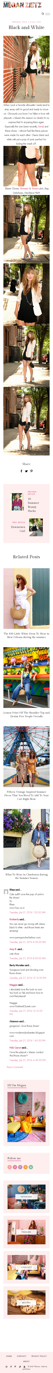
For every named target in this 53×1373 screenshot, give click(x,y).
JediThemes (26, 1369)
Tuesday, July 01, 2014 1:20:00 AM (28, 912)
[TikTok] (25, 1167)
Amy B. (13, 949)
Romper (24, 188)
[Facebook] (9, 1167)
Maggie (14, 985)
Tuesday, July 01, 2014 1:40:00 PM (27, 1040)
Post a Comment (15, 1067)
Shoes (35, 188)
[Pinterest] (20, 1167)
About (26, 1361)
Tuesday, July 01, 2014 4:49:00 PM (28, 1060)
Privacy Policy (39, 1356)
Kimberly (14, 919)
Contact (21, 1356)
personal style (19, 22)
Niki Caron (15, 1047)
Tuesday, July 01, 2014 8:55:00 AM (28, 958)
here (40, 126)
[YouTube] (31, 1167)
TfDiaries (37, 1366)
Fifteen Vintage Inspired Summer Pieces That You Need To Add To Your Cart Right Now (26, 796)
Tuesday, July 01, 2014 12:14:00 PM (26, 1012)
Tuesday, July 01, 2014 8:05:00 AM (28, 942)
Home (9, 1356)
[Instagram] (15, 1167)
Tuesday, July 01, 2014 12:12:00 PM (28, 978)
